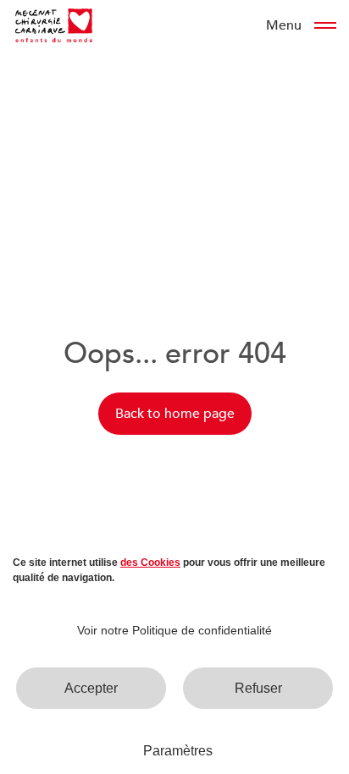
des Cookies (150, 562)
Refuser (258, 688)
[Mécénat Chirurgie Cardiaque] (54, 25)
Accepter (91, 688)
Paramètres (178, 751)
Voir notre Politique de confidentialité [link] (174, 630)
